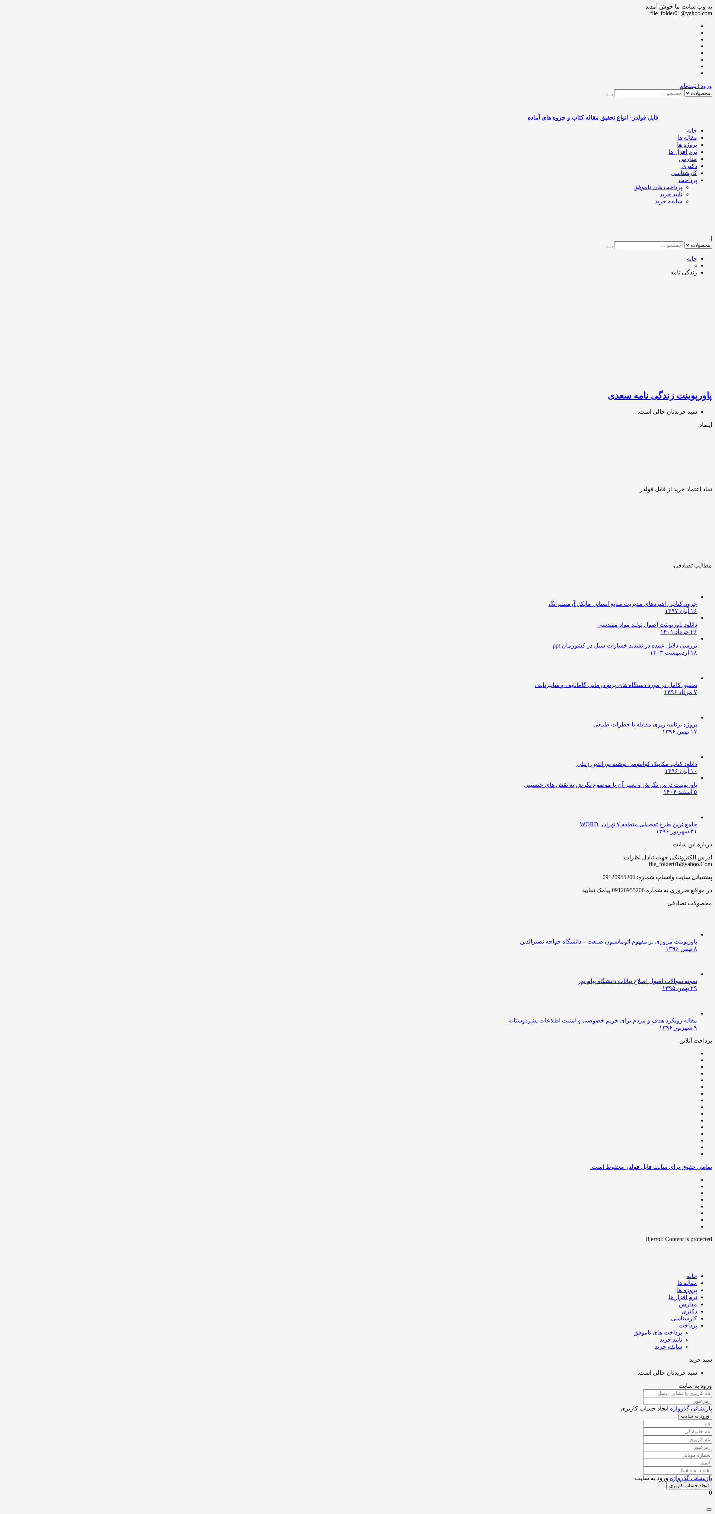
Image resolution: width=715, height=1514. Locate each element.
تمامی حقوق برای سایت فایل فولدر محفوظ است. (651, 1167)
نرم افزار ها (682, 152)
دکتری (689, 166)
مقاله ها (687, 137)
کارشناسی (684, 173)
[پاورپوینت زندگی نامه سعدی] (624, 379)
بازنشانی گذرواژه (691, 1408)
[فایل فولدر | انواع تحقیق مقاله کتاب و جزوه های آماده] (686, 231)
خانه (692, 130)
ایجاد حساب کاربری (689, 1485)
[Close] (709, 1509)
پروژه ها (687, 144)
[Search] (610, 95)
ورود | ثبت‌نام (696, 86)
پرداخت (688, 180)
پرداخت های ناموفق (657, 187)
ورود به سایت (695, 1416)
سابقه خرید (668, 201)
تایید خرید (671, 194)
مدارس (688, 159)
